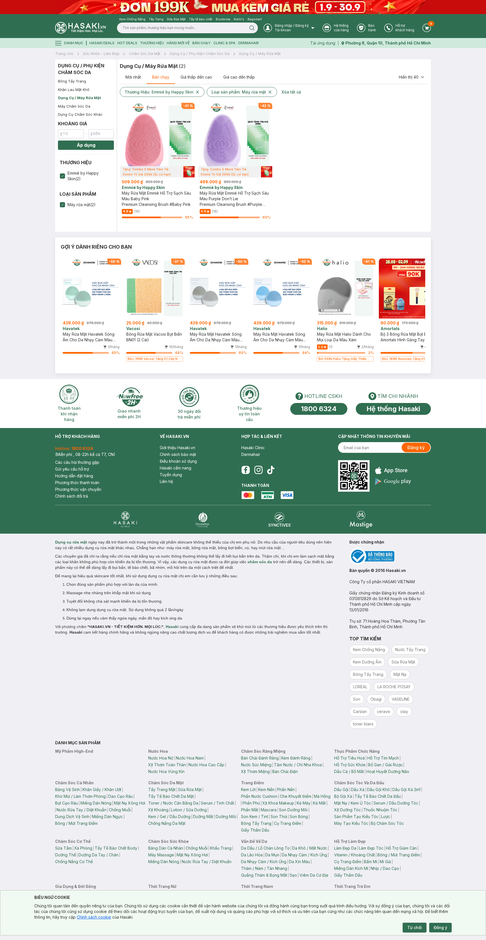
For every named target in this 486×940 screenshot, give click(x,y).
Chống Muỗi (120, 809)
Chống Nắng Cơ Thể (74, 861)
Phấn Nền (286, 789)
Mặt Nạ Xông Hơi (129, 803)
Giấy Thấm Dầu (255, 830)
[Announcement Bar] (243, 7)
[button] (86, 176)
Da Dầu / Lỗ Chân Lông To (265, 848)
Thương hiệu (152, 43)
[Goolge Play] (393, 481)
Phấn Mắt (249, 809)
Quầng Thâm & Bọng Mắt (264, 875)
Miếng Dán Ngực (107, 816)
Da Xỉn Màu (299, 861)
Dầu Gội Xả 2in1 (406, 789)
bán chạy (201, 43)
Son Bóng (299, 816)
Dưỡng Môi (226, 816)
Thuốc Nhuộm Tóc (380, 809)
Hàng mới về (178, 43)
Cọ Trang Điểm (287, 823)
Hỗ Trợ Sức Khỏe (350, 764)
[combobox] (411, 77)
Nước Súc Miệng (256, 764)
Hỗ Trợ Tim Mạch (383, 758)
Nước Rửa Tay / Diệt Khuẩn (81, 809)
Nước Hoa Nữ (160, 758)
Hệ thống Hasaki (393, 409)
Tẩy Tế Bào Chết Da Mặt (171, 796)
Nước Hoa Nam (190, 758)
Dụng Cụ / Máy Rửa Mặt (260, 53)
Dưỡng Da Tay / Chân (98, 854)
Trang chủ (64, 53)
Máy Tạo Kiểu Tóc (351, 823)
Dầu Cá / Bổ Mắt (349, 771)
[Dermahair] (202, 519)
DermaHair (248, 43)
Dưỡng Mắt (203, 816)
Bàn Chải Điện (285, 771)
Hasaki (172, 626)
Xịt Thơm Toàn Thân (167, 764)
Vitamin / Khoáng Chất (354, 854)
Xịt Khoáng (158, 809)
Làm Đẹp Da (345, 848)
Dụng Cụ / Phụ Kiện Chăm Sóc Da (200, 53)
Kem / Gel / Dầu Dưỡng (169, 816)
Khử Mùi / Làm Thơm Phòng (80, 796)
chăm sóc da (260, 562)
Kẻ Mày (303, 803)
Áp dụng (86, 145)
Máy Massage (161, 854)
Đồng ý (440, 927)
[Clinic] (125, 519)
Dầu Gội (341, 789)
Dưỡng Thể (65, 854)
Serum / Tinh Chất (217, 803)
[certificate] (390, 556)
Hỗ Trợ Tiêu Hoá (349, 758)
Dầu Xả (357, 789)
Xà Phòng (83, 848)
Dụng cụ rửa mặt (71, 542)
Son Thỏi (279, 816)
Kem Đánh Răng (295, 758)
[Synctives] (279, 519)
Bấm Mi (370, 861)
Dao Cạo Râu (120, 796)
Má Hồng (322, 796)
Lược (385, 816)
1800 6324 (319, 409)
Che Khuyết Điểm (295, 796)
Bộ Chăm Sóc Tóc (387, 823)
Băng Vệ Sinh (67, 789)
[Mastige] (361, 519)
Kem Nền (266, 789)
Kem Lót (248, 789)
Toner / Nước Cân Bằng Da (173, 803)
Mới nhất (133, 77)
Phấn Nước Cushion (259, 796)
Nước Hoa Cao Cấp (206, 764)
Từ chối (414, 927)
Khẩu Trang (220, 848)
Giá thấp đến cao (196, 77)
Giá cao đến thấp (239, 77)
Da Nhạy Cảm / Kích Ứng (304, 854)
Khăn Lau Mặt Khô (73, 89)
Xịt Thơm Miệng (255, 771)
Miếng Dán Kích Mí (351, 868)
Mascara (268, 809)
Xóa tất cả (291, 92)
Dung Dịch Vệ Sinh (72, 816)
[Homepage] (80, 28)
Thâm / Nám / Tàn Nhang (264, 868)
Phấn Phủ (251, 803)
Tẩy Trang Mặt (162, 789)
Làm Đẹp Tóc (371, 848)
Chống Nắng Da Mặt (166, 823)
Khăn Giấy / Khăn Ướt (101, 789)
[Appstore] (393, 470)
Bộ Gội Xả (343, 796)
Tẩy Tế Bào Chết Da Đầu (378, 796)
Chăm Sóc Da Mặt (144, 53)
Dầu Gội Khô (378, 789)
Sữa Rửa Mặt (190, 789)
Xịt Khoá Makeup (278, 803)
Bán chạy (160, 77)
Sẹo (293, 875)
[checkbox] (62, 176)
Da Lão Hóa (252, 854)
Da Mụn (272, 854)
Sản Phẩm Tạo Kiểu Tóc (356, 816)
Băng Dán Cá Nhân (165, 848)
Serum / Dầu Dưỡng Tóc (396, 803)
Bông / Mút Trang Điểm (76, 823)
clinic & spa (224, 43)
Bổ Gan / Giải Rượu (385, 764)
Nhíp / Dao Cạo (385, 868)
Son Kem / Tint (254, 816)
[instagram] (258, 470)
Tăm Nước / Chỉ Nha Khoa (298, 764)
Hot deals (127, 43)
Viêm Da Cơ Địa (314, 875)
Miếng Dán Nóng (95, 803)
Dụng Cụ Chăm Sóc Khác (80, 114)
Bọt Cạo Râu (66, 803)
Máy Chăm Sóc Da (74, 106)
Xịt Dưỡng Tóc (347, 809)
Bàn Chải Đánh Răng (260, 758)
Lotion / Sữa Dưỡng (189, 809)
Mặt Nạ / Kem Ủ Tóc (352, 803)
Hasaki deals (101, 43)
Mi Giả (385, 861)
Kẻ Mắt (319, 803)
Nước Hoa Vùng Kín (166, 771)
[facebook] (245, 470)
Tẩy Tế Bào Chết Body (116, 848)
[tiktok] (270, 470)
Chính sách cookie (94, 917)
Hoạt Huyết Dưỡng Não (387, 771)
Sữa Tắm (63, 848)
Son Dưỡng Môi (293, 809)
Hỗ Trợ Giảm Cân (401, 848)
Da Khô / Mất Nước (309, 848)
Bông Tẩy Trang (72, 81)
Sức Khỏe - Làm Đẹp (101, 53)
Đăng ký (416, 447)
